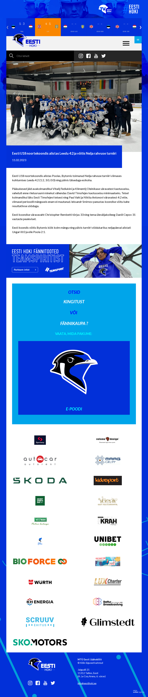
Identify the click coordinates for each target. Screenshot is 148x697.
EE (138, 39)
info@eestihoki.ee (87, 683)
